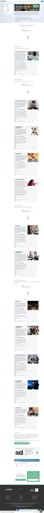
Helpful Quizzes (20, 1)
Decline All (37, 511)
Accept (41, 511)
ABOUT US (20, 496)
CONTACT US (7, 497)
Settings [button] (34, 511)
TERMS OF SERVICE (34, 497)
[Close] (43, 511)
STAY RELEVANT (21, 497)
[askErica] (40, 510)
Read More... (17, 71)
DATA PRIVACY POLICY (35, 496)
